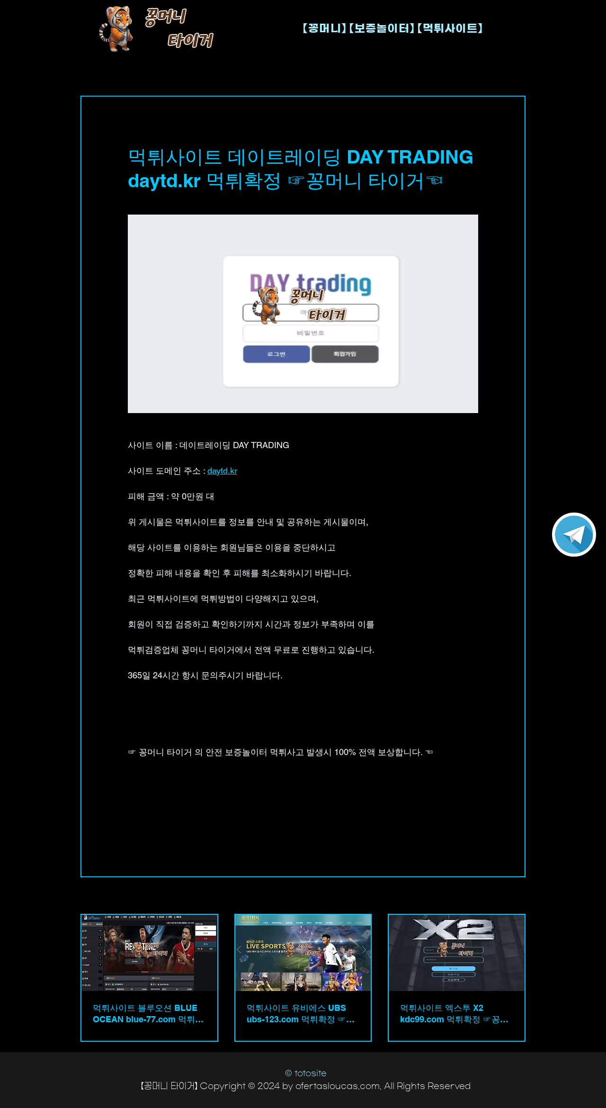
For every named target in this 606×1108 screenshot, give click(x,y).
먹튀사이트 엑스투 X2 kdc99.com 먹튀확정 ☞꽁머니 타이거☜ (454, 1014)
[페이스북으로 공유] (132, 832)
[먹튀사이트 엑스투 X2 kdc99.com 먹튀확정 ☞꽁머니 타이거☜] (457, 953)
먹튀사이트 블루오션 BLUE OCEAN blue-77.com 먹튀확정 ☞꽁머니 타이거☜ (148, 1014)
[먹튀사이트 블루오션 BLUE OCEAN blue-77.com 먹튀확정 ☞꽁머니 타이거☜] (149, 953)
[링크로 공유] (201, 832)
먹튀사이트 (146, 800)
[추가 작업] (472, 130)
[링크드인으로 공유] (178, 832)
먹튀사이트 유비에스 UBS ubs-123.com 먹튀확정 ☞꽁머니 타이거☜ (301, 1014)
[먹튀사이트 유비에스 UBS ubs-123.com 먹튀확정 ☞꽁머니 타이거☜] (303, 953)
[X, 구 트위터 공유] (155, 832)
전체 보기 (511, 896)
